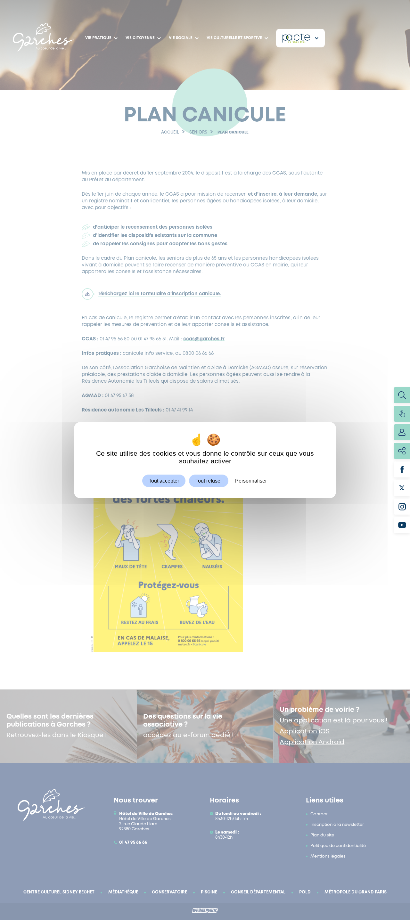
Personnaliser (251, 480)
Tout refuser (208, 480)
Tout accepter (164, 480)
